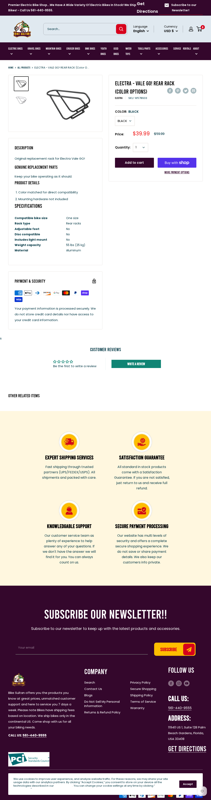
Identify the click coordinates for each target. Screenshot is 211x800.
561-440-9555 (180, 708)
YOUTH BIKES (104, 51)
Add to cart (134, 162)
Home (10, 67)
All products (24, 67)
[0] (199, 29)
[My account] (191, 29)
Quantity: (122, 147)
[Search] (121, 29)
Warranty (137, 708)
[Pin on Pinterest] (178, 91)
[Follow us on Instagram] (179, 683)
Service (177, 48)
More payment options (176, 172)
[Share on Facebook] (170, 91)
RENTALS (187, 48)
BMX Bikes (90, 48)
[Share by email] (193, 91)
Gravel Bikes (34, 48)
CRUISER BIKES (73, 48)
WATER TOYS (128, 51)
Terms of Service (143, 701)
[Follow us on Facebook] (171, 683)
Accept (188, 784)
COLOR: (127, 111)
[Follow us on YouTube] (187, 683)
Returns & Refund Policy (102, 712)
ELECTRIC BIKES (15, 48)
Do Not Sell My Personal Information (102, 703)
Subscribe (168, 649)
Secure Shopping (143, 689)
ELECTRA (118, 98)
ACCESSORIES (162, 48)
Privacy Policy (140, 682)
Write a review (136, 364)
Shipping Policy (141, 695)
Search (89, 682)
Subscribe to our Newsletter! (183, 7)
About (196, 48)
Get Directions (147, 7)
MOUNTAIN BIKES (53, 48)
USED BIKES (116, 51)
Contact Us (93, 689)
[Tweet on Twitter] (186, 91)
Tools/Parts (144, 48)
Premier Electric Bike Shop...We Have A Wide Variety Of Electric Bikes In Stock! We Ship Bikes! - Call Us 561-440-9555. (72, 7)
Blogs (88, 695)
